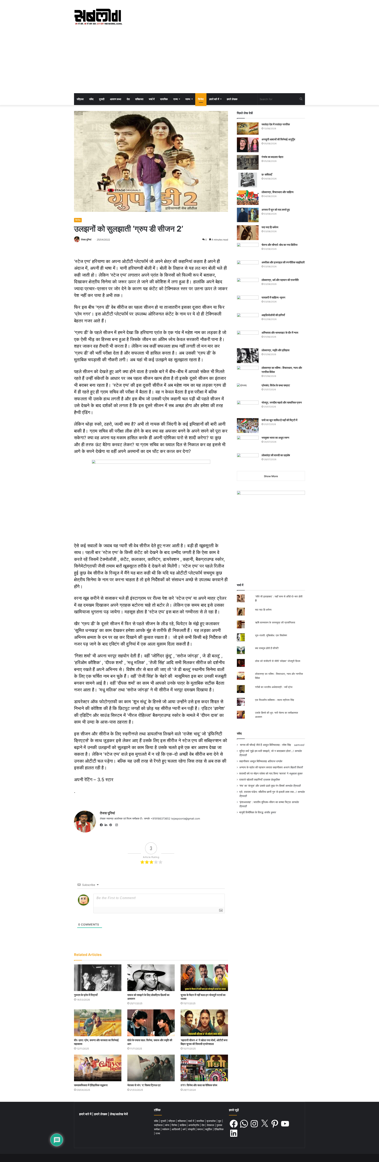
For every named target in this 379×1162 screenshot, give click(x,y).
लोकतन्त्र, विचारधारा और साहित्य (278, 192)
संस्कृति (192, 1129)
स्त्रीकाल (158, 1125)
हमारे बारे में (214, 99)
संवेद (91, 99)
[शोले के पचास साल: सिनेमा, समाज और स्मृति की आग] (151, 1022)
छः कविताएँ (267, 174)
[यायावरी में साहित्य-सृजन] (248, 303)
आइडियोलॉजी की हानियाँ (273, 315)
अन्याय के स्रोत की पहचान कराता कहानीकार (261, 767)
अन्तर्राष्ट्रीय (194, 1125)
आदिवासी (176, 1129)
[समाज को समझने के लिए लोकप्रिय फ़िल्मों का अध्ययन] (151, 977)
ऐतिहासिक (219, 1129)
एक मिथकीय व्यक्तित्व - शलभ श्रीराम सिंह (274, 699)
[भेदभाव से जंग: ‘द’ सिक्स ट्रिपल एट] (151, 1068)
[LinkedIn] (107, 825)
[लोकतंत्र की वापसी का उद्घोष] (248, 460)
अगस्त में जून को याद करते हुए (276, 209)
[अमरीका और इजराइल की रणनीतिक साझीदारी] (248, 267)
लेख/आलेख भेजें (119, 1114)
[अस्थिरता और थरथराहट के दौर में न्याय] (248, 338)
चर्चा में (152, 99)
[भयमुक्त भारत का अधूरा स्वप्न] (248, 443)
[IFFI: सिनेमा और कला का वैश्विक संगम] (204, 1068)
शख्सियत (139, 99)
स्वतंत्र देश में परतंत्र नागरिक (276, 124)
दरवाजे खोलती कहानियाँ (250, 779)
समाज (200, 1129)
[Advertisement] (189, 63)
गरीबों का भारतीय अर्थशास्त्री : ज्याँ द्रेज (273, 687)
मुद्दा (220, 1121)
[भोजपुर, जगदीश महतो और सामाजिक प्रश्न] (248, 408)
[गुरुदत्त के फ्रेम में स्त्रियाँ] (97, 977)
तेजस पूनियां (86, 239)
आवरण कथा (115, 99)
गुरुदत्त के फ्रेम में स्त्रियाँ (86, 995)
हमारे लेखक (232, 99)
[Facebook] (102, 825)
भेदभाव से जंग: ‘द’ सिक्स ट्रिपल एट (144, 1085)
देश (128, 99)
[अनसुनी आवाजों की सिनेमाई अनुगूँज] (248, 144)
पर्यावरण (166, 1129)
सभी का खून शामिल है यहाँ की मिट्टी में (279, 420)
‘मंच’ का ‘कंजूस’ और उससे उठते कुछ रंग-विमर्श (261, 785)
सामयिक (164, 99)
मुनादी (101, 99)
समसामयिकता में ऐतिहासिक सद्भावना (91, 1085)
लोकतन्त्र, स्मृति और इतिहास (275, 350)
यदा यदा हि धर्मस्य (270, 227)
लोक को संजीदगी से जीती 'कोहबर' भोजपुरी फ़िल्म (277, 661)
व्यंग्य (167, 1125)
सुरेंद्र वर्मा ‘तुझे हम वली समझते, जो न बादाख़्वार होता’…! (266, 751)
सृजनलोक (211, 1121)
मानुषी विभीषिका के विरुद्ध (251, 812)
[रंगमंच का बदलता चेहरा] (248, 162)
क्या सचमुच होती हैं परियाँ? (267, 648)
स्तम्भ (187, 99)
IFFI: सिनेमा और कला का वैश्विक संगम (199, 1085)
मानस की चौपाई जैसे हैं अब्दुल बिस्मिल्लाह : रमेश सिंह (266, 744)
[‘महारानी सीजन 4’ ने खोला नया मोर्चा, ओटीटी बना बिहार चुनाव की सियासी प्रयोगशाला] (204, 1022)
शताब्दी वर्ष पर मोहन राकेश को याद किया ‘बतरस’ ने (263, 773)
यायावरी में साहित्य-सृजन (274, 297)
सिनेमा (201, 99)
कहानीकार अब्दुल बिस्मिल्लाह (253, 761)
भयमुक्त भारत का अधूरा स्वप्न (275, 437)
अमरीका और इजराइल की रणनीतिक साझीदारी (283, 262)
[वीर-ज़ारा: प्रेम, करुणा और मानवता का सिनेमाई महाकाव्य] (97, 1022)
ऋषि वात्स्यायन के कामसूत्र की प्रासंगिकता (275, 622)
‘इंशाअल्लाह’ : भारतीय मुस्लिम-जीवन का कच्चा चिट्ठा (265, 802)
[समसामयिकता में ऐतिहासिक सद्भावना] (97, 1068)
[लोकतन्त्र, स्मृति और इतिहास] (248, 355)
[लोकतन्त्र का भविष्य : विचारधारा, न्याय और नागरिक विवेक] (248, 373)
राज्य (175, 99)
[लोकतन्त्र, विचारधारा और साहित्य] (248, 197)
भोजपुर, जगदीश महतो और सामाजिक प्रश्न (282, 402)
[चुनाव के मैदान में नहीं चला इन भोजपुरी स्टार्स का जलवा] (204, 977)
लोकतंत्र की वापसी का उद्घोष (276, 455)
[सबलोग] (98, 17)
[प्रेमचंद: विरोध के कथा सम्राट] (248, 390)
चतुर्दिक (209, 1129)
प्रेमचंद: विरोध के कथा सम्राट (276, 385)
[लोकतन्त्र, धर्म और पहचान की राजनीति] (248, 285)
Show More (271, 476)
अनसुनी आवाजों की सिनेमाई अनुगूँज (278, 139)
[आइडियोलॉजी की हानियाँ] (248, 320)
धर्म (184, 1129)
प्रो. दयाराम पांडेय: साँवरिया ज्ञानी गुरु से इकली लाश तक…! (268, 791)
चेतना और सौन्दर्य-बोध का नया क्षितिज (279, 244)
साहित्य (183, 1125)
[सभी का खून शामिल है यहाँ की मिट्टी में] (248, 425)
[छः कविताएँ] (248, 180)
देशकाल (211, 1125)
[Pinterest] (111, 825)
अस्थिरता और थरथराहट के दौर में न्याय (280, 332)
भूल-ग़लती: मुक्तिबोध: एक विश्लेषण (271, 635)
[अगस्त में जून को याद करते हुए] (248, 215)
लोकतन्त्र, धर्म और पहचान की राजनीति (280, 280)
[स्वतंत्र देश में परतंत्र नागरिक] (248, 128)
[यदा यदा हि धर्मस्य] (248, 232)
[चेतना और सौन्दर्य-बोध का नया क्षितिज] (248, 250)
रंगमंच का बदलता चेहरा (272, 157)
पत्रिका (80, 99)
